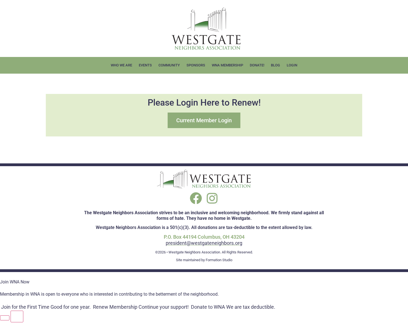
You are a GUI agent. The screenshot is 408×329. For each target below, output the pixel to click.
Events (145, 65)
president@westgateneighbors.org (204, 243)
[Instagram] (212, 198)
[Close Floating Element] (17, 316)
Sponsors (196, 65)
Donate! (257, 65)
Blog (275, 65)
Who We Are (121, 65)
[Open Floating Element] (4, 317)
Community (169, 65)
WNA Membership (227, 65)
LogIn (292, 65)
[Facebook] (196, 198)
